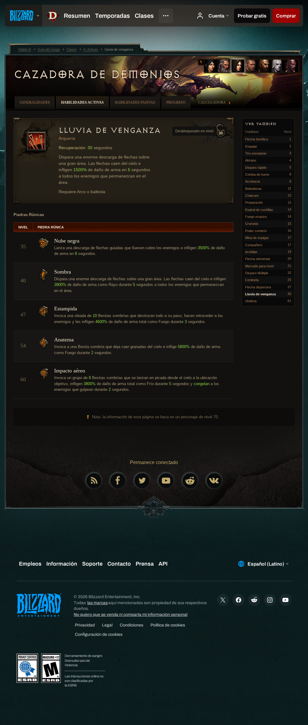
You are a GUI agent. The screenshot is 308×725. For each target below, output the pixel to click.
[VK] (214, 481)
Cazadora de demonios (97, 74)
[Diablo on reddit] (190, 481)
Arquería (67, 138)
